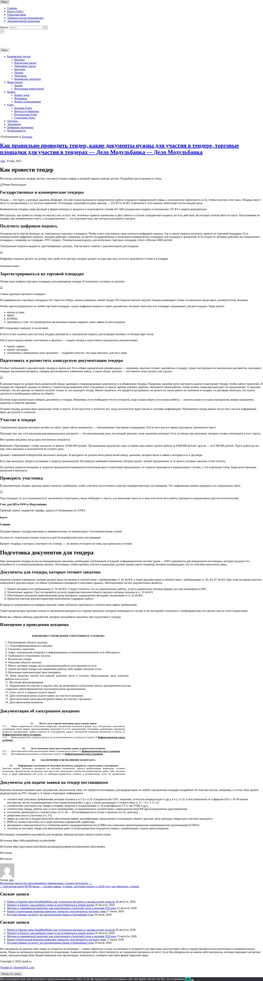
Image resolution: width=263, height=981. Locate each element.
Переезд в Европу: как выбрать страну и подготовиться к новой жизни (50, 904)
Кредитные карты (25, 62)
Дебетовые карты (25, 66)
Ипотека (19, 59)
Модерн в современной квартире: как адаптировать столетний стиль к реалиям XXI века (61, 908)
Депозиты (20, 75)
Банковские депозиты (27, 79)
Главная (12, 8)
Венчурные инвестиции (29, 88)
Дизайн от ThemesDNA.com (17, 967)
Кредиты (19, 69)
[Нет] (192, 979)
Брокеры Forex (23, 108)
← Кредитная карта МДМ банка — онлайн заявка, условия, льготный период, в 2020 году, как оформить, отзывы (69, 886)
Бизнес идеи (21, 95)
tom (3, 160)
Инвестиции (15, 82)
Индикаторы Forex (25, 114)
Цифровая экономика (20, 127)
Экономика (14, 124)
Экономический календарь (23, 21)
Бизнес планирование (27, 101)
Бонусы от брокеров (26, 111)
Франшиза (20, 98)
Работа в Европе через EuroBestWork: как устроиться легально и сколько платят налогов (61, 901)
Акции (18, 85)
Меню (4, 2)
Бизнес (11, 91)
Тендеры (12, 120)
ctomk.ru (5, 37)
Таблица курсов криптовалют (25, 17)
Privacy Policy (15, 11)
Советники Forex (24, 117)
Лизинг (18, 72)
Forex (10, 104)
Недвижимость (16, 130)
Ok (187, 979)
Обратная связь (16, 14)
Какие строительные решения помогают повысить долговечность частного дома (56, 911)
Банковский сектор (18, 56)
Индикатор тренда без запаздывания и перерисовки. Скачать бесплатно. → (46, 883)
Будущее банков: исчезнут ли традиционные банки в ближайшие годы (50, 914)
